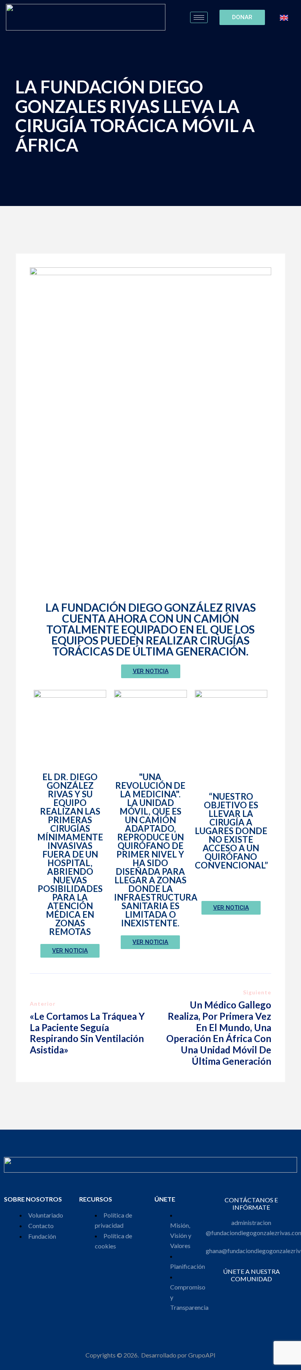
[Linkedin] (256, 1293)
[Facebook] (224, 1293)
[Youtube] (267, 1293)
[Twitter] (246, 1293)
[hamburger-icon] (199, 17)
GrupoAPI (202, 1355)
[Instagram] (235, 1293)
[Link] (277, 1293)
